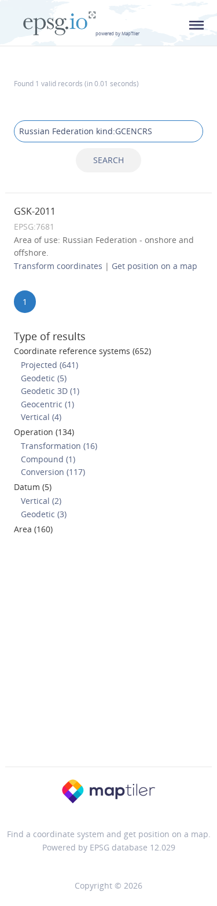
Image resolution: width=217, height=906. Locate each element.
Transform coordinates (58, 265)
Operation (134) (44, 431)
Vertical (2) (41, 500)
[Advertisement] (108, 654)
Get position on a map (154, 265)
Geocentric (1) (47, 404)
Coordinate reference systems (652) (82, 350)
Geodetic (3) (44, 514)
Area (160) (33, 529)
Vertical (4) (41, 416)
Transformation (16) (59, 445)
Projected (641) (49, 364)
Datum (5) (33, 486)
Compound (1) (48, 459)
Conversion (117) (53, 471)
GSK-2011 (35, 211)
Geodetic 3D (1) (50, 390)
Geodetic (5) (44, 378)
